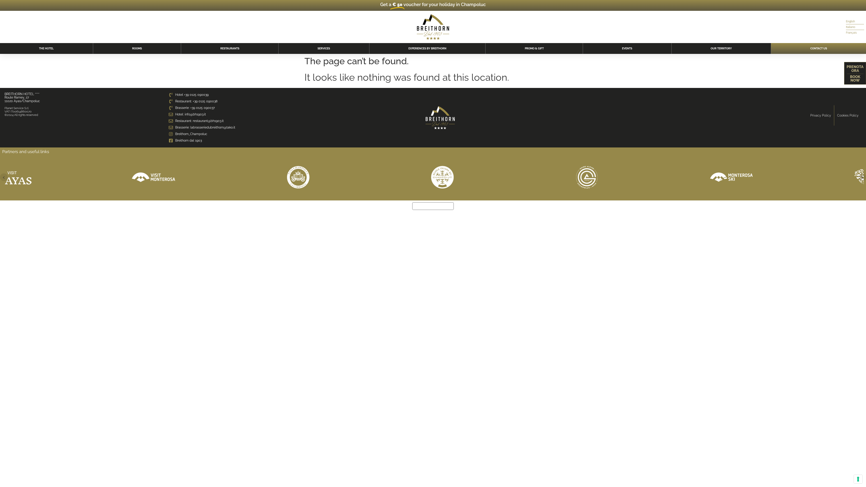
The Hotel (46, 48)
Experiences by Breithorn (427, 48)
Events (627, 48)
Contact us (818, 48)
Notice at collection (433, 206)
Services (324, 48)
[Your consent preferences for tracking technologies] (858, 479)
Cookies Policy (848, 115)
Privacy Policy (820, 115)
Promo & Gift (534, 48)
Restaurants (229, 48)
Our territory (721, 48)
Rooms (137, 48)
